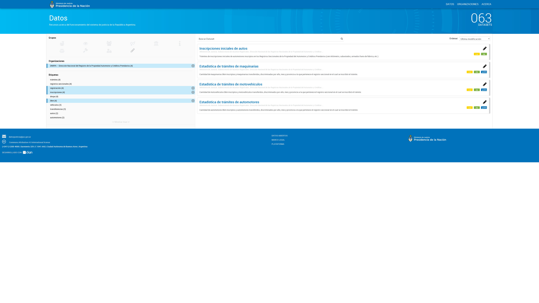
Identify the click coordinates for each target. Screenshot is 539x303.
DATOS (450, 4)
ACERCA (486, 4)
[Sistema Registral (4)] (132, 51)
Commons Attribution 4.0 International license (29, 142)
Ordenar (453, 38)
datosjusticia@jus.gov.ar (20, 137)
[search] (342, 39)
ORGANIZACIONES (468, 4)
